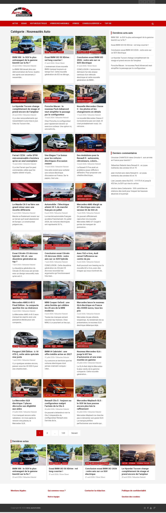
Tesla (54, 199)
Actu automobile (33, 508)
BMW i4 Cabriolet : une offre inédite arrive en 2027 (58, 353)
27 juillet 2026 (17, 412)
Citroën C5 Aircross (29, 245)
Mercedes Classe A (20, 297)
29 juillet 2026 (82, 363)
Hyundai (23, 98)
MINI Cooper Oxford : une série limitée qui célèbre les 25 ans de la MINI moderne (57, 306)
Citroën (16, 245)
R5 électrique (89, 150)
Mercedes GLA (83, 297)
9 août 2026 (16, 213)
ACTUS (15, 23)
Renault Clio (65, 395)
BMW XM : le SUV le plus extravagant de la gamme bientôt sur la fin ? (24, 60)
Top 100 (108, 23)
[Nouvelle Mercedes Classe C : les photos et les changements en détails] (90, 94)
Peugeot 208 (32, 346)
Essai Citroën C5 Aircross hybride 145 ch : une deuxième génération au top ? (25, 257)
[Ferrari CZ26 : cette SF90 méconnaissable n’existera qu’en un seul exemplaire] (26, 143)
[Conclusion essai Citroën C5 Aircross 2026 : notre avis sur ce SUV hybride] (58, 241)
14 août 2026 (49, 167)
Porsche (55, 98)
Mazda (22, 199)
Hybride (75, 23)
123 (63, 433)
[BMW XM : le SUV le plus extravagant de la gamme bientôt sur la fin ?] (26, 45)
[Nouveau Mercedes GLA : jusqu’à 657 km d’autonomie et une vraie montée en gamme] (90, 339)
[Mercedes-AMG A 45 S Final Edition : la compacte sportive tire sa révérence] (26, 290)
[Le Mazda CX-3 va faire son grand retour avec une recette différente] (26, 192)
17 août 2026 (81, 115)
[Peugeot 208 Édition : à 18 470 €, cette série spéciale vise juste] (26, 339)
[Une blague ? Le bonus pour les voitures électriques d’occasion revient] (58, 143)
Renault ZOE (64, 150)
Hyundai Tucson (19, 101)
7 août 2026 (81, 213)
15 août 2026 (17, 164)
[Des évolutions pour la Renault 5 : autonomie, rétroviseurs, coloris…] (90, 143)
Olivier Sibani (60, 63)
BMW (21, 52)
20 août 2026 (17, 115)
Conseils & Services (90, 23)
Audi (86, 248)
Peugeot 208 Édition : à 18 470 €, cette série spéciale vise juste (25, 354)
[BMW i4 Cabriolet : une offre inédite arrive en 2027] (58, 339)
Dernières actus (20, 441)
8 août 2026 (49, 213)
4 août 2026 (81, 262)
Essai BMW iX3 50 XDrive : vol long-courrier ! (57, 58)
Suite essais (95, 52)
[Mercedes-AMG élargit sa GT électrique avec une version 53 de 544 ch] (90, 192)
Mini (53, 297)
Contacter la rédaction (95, 491)
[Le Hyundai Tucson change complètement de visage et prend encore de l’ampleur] (26, 94)
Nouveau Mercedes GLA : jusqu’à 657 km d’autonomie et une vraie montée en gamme (89, 355)
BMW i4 (59, 346)
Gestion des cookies (131, 497)
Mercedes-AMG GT (84, 199)
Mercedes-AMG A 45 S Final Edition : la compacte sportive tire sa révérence (25, 305)
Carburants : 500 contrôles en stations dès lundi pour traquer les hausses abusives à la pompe (129, 191)
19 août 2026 (49, 118)
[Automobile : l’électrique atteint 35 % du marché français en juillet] (58, 192)
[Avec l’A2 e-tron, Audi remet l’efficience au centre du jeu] (90, 241)
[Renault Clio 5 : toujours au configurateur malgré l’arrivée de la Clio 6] (58, 388)
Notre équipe (54, 497)
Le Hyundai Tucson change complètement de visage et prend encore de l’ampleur (26, 109)
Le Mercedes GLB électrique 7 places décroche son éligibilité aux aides (24, 404)
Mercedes (88, 98)
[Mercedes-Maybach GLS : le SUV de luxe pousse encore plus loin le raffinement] (90, 388)
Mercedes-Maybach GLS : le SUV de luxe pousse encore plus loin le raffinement (89, 404)
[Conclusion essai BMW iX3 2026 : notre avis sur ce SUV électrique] (90, 45)
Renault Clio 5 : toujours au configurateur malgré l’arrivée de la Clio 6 (58, 403)
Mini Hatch (61, 297)
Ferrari (23, 150)
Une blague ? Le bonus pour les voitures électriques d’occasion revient (56, 159)
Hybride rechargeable (59, 23)
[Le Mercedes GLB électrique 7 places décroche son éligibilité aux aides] (26, 388)
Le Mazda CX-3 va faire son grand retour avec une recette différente (25, 207)
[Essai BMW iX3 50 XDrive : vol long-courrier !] (58, 45)
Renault (55, 150)
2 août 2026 (81, 314)
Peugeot (23, 346)
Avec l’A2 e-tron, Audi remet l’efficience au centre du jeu (87, 256)
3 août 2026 (16, 311)
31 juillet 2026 (50, 357)
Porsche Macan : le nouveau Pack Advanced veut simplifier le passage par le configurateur (57, 110)
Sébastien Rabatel (29, 66)
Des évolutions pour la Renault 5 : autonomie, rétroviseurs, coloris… (88, 158)
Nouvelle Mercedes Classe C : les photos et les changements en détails (90, 109)
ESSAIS (24, 23)
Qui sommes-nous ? (56, 491)
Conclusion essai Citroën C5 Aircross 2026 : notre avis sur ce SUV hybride (57, 256)
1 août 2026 (16, 360)
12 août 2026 (81, 164)
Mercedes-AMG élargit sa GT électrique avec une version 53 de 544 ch (89, 207)
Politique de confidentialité (134, 491)
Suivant (74, 433)
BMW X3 (53, 52)
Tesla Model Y (63, 199)
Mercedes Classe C (85, 101)
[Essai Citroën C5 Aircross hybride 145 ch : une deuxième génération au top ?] (26, 241)
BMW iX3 (86, 52)
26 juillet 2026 (50, 409)
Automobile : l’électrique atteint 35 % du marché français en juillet (57, 207)
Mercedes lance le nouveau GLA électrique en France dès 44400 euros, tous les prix (90, 306)
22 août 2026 (17, 66)
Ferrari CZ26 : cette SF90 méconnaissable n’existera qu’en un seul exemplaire (25, 158)
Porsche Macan (51, 101)
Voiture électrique (38, 23)
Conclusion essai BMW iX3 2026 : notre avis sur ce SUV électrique (90, 60)
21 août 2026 (49, 63)
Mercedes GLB (18, 395)
